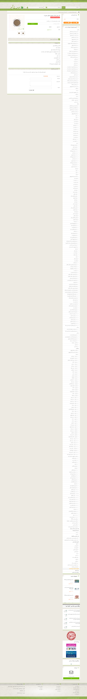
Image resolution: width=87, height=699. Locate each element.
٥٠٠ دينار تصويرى (75, 149)
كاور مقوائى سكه (75, 557)
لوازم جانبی (76, 551)
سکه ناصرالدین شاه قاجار (74, 106)
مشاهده (74, 22)
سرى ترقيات (76, 65)
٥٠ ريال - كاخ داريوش (74, 385)
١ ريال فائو (76, 200)
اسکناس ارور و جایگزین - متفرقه (72, 521)
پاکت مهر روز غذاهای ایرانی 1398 (68, 595)
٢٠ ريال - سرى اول (74, 366)
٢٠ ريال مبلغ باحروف (74, 233)
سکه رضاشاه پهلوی (75, 113)
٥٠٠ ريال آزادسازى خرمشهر (73, 311)
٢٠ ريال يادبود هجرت (74, 272)
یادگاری (77, 88)
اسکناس (56, 3)
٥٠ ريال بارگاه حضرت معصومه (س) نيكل (71, 290)
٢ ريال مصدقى (75, 204)
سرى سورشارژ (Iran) (74, 73)
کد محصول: (58, 27)
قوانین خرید (17, 3)
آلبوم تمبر (76, 546)
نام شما (59, 87)
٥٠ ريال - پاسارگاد (75, 395)
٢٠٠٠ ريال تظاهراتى (74, 476)
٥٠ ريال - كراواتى (75, 389)
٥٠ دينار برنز (76, 137)
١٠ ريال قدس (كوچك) (74, 268)
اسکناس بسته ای (75, 523)
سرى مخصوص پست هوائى (73, 51)
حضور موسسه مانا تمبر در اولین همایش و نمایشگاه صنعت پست (62, 1)
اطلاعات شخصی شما (76, 692)
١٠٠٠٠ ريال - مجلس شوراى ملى (72, 454)
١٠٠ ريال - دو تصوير (74, 413)
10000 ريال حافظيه (75, 495)
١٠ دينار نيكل (75, 125)
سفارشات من (77, 686)
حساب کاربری (75, 684)
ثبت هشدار (32, 23)
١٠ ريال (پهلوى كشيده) (74, 223)
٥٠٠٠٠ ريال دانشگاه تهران (73, 511)
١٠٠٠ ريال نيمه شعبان (74, 321)
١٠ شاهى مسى (75, 141)
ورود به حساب (41, 7)
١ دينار (77, 115)
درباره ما (11, 3)
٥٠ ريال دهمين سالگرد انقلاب (73, 288)
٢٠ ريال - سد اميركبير (74, 380)
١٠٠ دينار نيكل (75, 139)
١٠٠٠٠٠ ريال (75, 515)
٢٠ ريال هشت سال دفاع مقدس (72, 280)
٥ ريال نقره (76, 211)
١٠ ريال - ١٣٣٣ (75, 362)
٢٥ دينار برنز (76, 182)
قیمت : (59, 29)
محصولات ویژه (58, 686)
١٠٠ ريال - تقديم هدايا (74, 403)
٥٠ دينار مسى (75, 184)
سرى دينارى (76, 63)
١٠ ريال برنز (76, 270)
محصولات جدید (74, 576)
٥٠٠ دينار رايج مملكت (74, 145)
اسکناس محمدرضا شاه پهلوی (73, 352)
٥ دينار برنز (76, 123)
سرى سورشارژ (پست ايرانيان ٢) (72, 69)
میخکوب (76, 561)
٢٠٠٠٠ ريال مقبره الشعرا (73, 507)
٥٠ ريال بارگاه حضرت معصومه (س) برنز (71, 292)
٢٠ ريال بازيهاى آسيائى (74, 239)
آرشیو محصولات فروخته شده (74, 568)
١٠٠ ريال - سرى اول (74, 397)
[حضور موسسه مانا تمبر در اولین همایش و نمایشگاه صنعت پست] (65, 611)
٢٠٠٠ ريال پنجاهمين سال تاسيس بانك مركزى (72, 326)
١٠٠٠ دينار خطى (75, 153)
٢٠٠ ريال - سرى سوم (74, 417)
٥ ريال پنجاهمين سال (74, 217)
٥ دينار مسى (76, 121)
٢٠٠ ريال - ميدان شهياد (74, 427)
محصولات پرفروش (58, 689)
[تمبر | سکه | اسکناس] (16, 7)
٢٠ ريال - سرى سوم (74, 368)
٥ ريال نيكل (76, 258)
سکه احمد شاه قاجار (74, 111)
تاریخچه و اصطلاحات (69, 3)
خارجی (77, 534)
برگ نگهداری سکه (75, 563)
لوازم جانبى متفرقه (75, 567)
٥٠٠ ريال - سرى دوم (74, 429)
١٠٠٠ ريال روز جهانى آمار (73, 317)
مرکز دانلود (77, 570)
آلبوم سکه (76, 548)
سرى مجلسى (76, 61)
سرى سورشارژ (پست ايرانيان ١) (72, 67)
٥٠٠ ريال (76, 468)
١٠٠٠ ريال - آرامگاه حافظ (73, 446)
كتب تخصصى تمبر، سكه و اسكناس (72, 538)
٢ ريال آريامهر (75, 209)
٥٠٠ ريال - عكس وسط (74, 434)
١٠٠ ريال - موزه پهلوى (74, 415)
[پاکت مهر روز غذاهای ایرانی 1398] (77, 597)
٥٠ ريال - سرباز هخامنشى (73, 383)
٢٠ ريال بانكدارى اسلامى (74, 278)
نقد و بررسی (58, 81)
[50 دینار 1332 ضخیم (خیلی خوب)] (23, 33)
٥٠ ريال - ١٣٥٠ (75, 393)
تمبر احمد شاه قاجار (74, 37)
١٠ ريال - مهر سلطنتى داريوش (73, 360)
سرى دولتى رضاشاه (75, 84)
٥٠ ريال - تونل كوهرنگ (74, 391)
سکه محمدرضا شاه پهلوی (74, 176)
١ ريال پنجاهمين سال (74, 196)
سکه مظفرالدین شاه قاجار (74, 108)
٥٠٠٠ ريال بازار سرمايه (74, 341)
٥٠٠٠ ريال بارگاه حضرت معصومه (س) (71, 337)
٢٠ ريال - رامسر (75, 374)
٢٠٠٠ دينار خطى (75, 159)
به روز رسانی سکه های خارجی (76, 626)
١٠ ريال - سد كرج (75, 364)
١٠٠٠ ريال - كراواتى (74, 442)
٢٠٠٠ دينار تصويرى (74, 160)
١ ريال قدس (76, 253)
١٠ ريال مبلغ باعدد (75, 227)
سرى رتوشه (76, 49)
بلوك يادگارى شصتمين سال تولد (72, 82)
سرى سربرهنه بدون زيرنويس (73, 78)
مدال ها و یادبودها (40, 3)
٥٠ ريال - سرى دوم (74, 381)
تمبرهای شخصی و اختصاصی (73, 98)
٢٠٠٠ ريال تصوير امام (74, 478)
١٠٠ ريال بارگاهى (75, 458)
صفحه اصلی (76, 3)
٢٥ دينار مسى (75, 133)
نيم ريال (76, 168)
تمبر (63, 3)
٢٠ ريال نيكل (75, 282)
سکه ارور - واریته (75, 342)
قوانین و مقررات (40, 686)
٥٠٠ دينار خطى (75, 147)
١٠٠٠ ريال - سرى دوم (74, 438)
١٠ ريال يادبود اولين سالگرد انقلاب (72, 264)
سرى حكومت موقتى (74, 41)
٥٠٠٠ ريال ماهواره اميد (74, 485)
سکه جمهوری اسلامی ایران (73, 247)
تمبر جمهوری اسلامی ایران (73, 92)
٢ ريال (77, 172)
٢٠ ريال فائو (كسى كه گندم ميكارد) (72, 241)
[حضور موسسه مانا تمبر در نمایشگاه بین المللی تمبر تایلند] (65, 623)
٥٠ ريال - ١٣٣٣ (75, 387)
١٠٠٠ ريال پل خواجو (74, 319)
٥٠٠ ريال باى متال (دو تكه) (73, 306)
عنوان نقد (58, 78)
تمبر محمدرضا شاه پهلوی (74, 86)
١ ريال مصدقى (75, 192)
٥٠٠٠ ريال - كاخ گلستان (74, 450)
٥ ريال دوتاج (76, 215)
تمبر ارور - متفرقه (75, 100)
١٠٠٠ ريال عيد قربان (74, 315)
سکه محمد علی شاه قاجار (74, 109)
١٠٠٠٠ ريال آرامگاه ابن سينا (73, 497)
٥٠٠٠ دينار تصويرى (74, 166)
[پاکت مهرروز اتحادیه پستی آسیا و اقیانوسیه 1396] (77, 589)
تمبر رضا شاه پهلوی (75, 39)
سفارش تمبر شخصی (75, 572)
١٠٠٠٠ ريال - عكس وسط (73, 452)
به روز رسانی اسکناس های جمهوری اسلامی (74, 614)
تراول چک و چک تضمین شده (73, 527)
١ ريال (77, 170)
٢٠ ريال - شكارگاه (75, 378)
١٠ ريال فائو (76, 231)
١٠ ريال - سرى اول (74, 356)
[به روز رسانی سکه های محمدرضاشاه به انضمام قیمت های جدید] (65, 619)
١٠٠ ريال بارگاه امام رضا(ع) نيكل (72, 294)
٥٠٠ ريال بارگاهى (75, 466)
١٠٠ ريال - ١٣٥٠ (75, 411)
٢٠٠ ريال (76, 464)
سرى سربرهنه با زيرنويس (73, 76)
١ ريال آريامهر (75, 198)
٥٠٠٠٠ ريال (76, 509)
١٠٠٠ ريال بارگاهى (75, 470)
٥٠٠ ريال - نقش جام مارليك (73, 436)
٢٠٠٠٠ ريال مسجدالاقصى (73, 503)
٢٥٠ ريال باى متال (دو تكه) (73, 298)
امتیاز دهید (58, 76)
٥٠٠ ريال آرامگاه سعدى (74, 309)
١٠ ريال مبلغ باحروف (74, 225)
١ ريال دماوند (75, 255)
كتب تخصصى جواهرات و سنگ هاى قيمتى (71, 540)
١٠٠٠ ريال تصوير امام (74, 474)
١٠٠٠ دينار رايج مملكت (74, 151)
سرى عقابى (76, 59)
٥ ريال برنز (76, 260)
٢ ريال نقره (76, 202)
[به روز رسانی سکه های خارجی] (65, 627)
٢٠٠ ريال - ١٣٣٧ (75, 421)
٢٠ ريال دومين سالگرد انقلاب (73, 274)
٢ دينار (77, 117)
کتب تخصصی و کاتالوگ (31, 3)
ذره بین (76, 555)
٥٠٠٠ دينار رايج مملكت (74, 162)
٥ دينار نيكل (76, 119)
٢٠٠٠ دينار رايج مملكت (74, 157)
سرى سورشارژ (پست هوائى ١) (73, 53)
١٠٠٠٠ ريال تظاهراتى (74, 491)
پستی (77, 90)
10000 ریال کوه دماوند (74, 493)
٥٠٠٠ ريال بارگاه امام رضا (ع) (73, 339)
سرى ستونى (76, 75)
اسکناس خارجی (75, 525)
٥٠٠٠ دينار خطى (75, 164)
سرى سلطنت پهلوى (75, 45)
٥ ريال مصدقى (75, 213)
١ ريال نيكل (76, 251)
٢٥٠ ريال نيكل (75, 300)
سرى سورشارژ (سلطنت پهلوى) (73, 43)
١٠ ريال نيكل (75, 262)
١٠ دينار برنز (76, 129)
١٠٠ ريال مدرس (75, 460)
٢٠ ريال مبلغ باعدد (75, 235)
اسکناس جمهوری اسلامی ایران (73, 456)
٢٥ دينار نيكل (75, 131)
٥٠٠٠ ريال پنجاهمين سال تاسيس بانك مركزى (72, 332)
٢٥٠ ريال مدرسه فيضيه (74, 304)
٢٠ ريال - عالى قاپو (74, 370)
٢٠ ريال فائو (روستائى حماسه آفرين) (72, 243)
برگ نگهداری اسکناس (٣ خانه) (73, 565)
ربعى (77, 143)
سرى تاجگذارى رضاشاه (74, 57)
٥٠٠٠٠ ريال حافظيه (74, 513)
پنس (77, 553)
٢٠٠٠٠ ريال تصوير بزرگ (73, 499)
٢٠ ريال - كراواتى (75, 376)
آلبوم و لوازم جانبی (23, 3)
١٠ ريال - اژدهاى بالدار (74, 358)
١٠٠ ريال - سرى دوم (74, 399)
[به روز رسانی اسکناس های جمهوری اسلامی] (65, 615)
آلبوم (77, 544)
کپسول (77, 559)
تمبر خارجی (76, 102)
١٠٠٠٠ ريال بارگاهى (74, 489)
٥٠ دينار (76, 249)
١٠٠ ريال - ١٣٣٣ (75, 405)
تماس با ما (76, 5)
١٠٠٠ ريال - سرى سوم (74, 440)
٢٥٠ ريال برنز (75, 302)
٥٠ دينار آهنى (75, 188)
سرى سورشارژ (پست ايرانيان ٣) (72, 71)
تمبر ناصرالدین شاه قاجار (74, 31)
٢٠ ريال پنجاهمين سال (74, 237)
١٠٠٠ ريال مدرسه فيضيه (73, 472)
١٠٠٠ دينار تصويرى (74, 155)
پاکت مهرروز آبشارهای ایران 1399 (68, 579)
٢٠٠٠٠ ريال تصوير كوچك (73, 501)
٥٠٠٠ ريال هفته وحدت (74, 335)
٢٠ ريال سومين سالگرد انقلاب (73, 276)
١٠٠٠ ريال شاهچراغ (74, 323)
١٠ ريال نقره (76, 221)
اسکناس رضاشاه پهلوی (74, 350)
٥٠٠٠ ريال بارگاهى (75, 480)
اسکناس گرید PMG (74, 519)
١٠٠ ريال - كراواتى (74, 407)
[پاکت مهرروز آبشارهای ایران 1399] (77, 581)
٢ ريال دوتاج (76, 206)
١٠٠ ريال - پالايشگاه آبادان (73, 409)
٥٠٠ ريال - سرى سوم (74, 431)
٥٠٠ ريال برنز (75, 308)
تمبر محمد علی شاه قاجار (74, 35)
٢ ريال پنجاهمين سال (74, 208)
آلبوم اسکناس (75, 549)
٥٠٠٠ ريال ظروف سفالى (74, 487)
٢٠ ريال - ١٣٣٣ (75, 372)
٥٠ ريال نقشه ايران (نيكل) (73, 286)
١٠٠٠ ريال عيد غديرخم (74, 313)
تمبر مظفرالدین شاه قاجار (74, 33)
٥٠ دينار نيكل (75, 135)
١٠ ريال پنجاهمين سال (74, 229)
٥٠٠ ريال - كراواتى (74, 433)
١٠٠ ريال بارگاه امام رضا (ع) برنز (72, 296)
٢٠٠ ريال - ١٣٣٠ (75, 419)
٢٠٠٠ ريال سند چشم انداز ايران (72, 329)
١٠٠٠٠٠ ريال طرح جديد (74, 517)
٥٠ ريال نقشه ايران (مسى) (73, 284)
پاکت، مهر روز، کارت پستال (49, 3)
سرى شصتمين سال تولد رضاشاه (72, 80)
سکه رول (76, 344)
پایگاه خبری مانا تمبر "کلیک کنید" (72, 606)
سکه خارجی (76, 346)
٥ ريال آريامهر (75, 219)
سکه (60, 3)
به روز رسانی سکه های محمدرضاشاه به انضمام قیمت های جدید (74, 619)
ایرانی (77, 532)
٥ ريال (77, 174)
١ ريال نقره (76, 190)
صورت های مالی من (76, 689)
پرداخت (66, 22)
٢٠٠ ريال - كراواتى (74, 423)
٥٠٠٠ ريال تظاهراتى (74, 482)
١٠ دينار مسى (75, 127)
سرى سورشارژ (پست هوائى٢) (73, 55)
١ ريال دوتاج (76, 194)
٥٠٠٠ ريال (76, 483)
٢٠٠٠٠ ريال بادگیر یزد (74, 505)
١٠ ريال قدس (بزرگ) (74, 266)
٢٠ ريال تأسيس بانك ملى (74, 245)
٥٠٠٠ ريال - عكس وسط (74, 448)
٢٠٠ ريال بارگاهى (75, 462)
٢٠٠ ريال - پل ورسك (74, 425)
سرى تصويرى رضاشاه (74, 47)
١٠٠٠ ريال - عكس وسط (74, 444)
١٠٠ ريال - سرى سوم (74, 401)
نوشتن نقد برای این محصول (54, 39)
